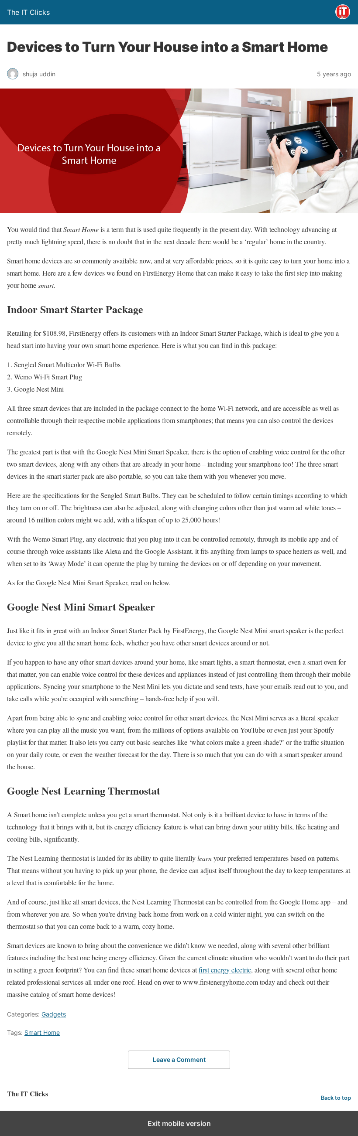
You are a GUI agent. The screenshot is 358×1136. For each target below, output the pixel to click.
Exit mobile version (179, 1123)
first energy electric (225, 969)
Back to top (336, 1098)
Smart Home (42, 1032)
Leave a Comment (179, 1059)
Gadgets (53, 1014)
